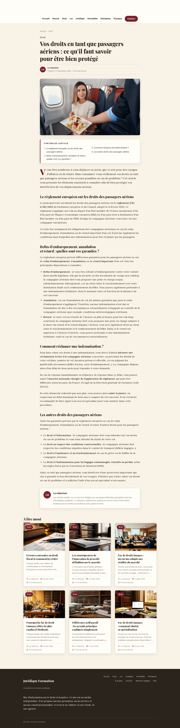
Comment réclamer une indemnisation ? (111, 148)
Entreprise (106, 18)
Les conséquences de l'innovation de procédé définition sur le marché (86, 559)
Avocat (55, 18)
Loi (71, 18)
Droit (64, 18)
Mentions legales (143, 681)
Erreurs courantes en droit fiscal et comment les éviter (42, 557)
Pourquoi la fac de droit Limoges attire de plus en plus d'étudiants (40, 626)
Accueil (45, 18)
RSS (155, 681)
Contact (131, 18)
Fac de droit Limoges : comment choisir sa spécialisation (130, 626)
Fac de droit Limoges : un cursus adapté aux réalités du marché (131, 559)
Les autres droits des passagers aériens (111, 152)
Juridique (80, 18)
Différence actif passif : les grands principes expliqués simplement (85, 626)
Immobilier (92, 18)
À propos (117, 18)
